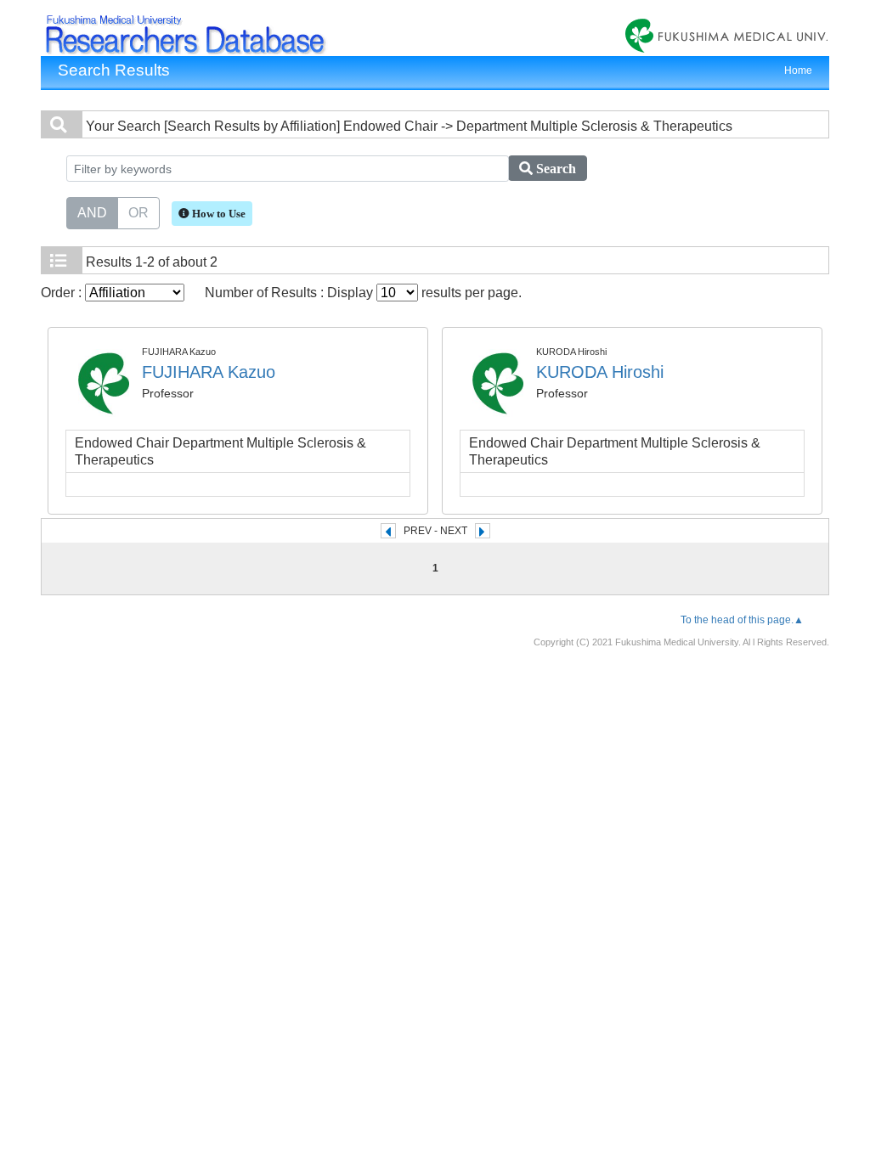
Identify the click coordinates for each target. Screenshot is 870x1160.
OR (138, 213)
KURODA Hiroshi (600, 372)
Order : (63, 292)
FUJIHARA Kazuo (208, 372)
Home (798, 70)
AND (92, 213)
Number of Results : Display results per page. (363, 292)
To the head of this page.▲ (742, 620)
